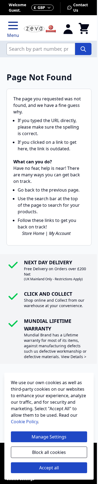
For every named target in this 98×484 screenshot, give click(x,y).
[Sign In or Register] (68, 28)
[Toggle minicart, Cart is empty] (83, 28)
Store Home (33, 233)
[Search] (83, 49)
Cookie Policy (24, 422)
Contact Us (80, 7)
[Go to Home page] (40, 28)
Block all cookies (49, 452)
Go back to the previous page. (48, 190)
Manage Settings (49, 437)
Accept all (49, 468)
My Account (60, 233)
